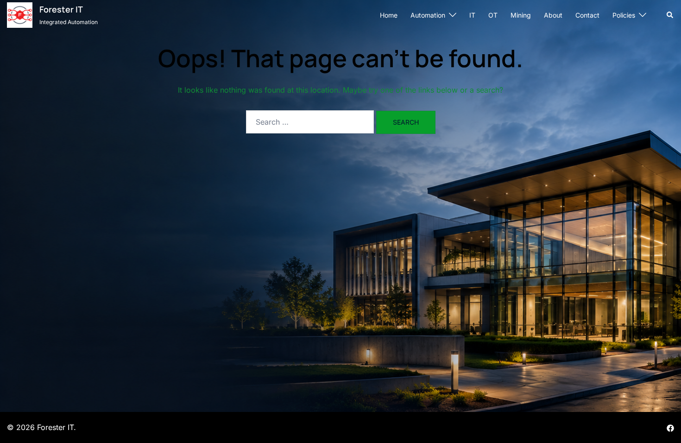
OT (493, 15)
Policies (623, 15)
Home (388, 15)
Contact (587, 15)
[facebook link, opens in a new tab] (670, 427)
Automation (427, 15)
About (553, 15)
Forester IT (61, 9)
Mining (521, 15)
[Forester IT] (19, 15)
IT (472, 15)
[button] (670, 15)
